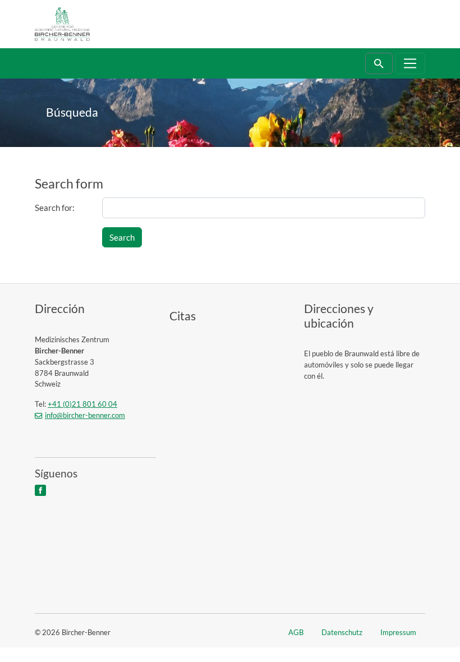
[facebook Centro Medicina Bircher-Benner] (39, 489)
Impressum (398, 632)
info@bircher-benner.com (85, 415)
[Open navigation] (410, 64)
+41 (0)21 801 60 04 (82, 403)
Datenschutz (341, 632)
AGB (295, 632)
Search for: (55, 208)
